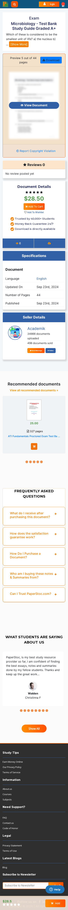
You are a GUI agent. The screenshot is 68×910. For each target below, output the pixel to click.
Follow (51, 350)
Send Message (36, 350)
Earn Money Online (13, 761)
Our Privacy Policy (12, 767)
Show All (34, 729)
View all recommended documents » (34, 390)
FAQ (5, 817)
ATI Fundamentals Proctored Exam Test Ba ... (34, 436)
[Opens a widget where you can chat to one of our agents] (55, 889)
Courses (7, 794)
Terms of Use (10, 850)
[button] (62, 4)
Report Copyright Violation (37, 151)
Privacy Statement (12, 845)
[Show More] (18, 44)
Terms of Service (11, 772)
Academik (36, 328)
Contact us (8, 823)
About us (7, 788)
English (42, 278)
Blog (4, 867)
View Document (35, 105)
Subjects (7, 799)
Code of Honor (10, 828)
